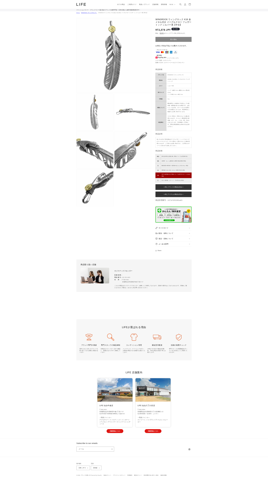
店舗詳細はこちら (115, 431)
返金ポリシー (107, 475)
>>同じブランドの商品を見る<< (174, 187)
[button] (172, 4)
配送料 (162, 33)
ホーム (78, 12)
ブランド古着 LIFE (86, 475)
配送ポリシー (138, 475)
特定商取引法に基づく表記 (151, 475)
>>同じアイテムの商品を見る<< (174, 194)
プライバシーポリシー (119, 475)
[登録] (111, 449)
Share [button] (159, 250)
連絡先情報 (163, 475)
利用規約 (129, 475)
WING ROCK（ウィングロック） (89, 12)
